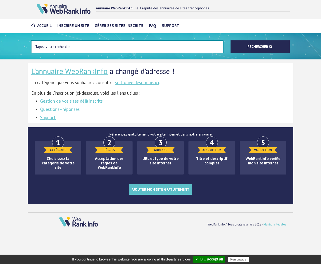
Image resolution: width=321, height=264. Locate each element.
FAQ (152, 25)
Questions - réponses (60, 109)
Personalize (238, 259)
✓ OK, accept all (209, 259)
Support (170, 25)
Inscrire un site (73, 25)
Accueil (44, 25)
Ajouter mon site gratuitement (160, 189)
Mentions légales (274, 224)
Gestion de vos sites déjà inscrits (71, 101)
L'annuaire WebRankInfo (69, 71)
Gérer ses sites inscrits (119, 25)
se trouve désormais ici (137, 82)
